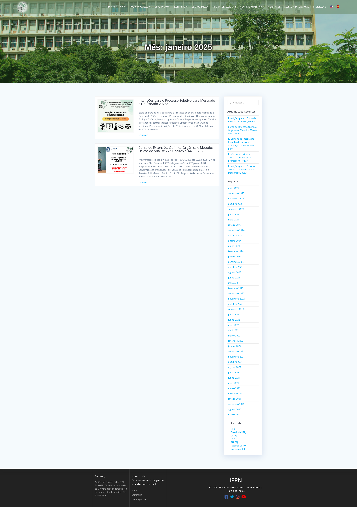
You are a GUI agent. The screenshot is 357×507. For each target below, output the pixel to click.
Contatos (274, 6)
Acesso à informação (297, 6)
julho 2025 (233, 214)
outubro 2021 (235, 361)
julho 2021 (233, 372)
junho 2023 (234, 277)
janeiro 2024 (234, 256)
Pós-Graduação (139, 6)
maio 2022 (233, 325)
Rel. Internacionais (225, 6)
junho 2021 (234, 377)
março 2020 (234, 414)
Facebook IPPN (239, 445)
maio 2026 (233, 188)
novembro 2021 (236, 356)
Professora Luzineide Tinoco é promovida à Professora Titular (239, 157)
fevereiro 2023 (235, 288)
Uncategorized (139, 499)
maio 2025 (233, 219)
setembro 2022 (236, 309)
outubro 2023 (235, 267)
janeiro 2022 (234, 346)
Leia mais (143, 135)
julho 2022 (233, 314)
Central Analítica (251, 6)
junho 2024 (234, 246)
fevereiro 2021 (235, 393)
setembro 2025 (236, 209)
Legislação (319, 6)
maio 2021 (233, 383)
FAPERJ (234, 442)
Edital (134, 490)
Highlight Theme (236, 490)
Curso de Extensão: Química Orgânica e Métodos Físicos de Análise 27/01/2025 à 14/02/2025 (176, 149)
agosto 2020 (234, 409)
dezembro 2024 (236, 230)
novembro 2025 (236, 198)
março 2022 (234, 335)
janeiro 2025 (234, 224)
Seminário (137, 494)
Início (111, 6)
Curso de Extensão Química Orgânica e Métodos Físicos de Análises (242, 130)
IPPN (121, 6)
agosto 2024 (234, 240)
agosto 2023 (234, 272)
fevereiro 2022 (235, 340)
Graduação (161, 6)
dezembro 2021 (236, 351)
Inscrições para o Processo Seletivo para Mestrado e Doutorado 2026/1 (242, 169)
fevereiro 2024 (235, 251)
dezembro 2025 (236, 193)
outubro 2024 (235, 235)
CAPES (234, 438)
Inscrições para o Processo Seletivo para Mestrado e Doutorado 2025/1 (176, 102)
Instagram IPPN (239, 449)
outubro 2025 (235, 203)
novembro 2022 (236, 298)
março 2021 (234, 388)
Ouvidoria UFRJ (238, 432)
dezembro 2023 (236, 261)
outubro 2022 (235, 304)
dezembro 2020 (236, 404)
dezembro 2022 (236, 293)
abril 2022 (233, 330)
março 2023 (234, 282)
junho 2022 (234, 319)
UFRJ (233, 428)
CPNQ (234, 435)
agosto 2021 (234, 367)
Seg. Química (199, 6)
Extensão (180, 6)
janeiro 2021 (234, 398)
